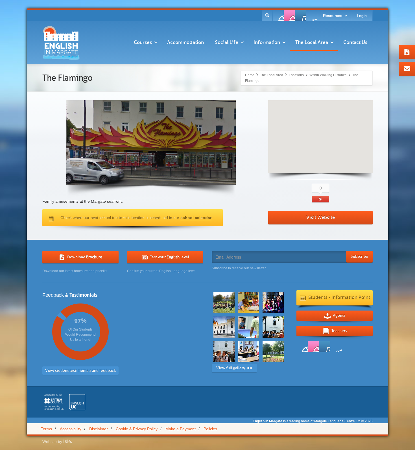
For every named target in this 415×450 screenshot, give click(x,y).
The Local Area (311, 42)
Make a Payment (180, 429)
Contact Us (355, 42)
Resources (332, 15)
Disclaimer (98, 429)
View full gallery (230, 368)
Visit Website (320, 217)
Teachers (339, 330)
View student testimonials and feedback (80, 370)
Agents (339, 315)
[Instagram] (311, 15)
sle (67, 441)
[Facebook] (278, 15)
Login (362, 15)
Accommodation (185, 42)
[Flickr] (289, 15)
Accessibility (70, 429)
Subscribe (359, 256)
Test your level (169, 257)
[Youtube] (300, 15)
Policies (210, 429)
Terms (46, 429)
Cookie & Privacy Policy (137, 429)
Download (84, 257)
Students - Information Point (339, 297)
